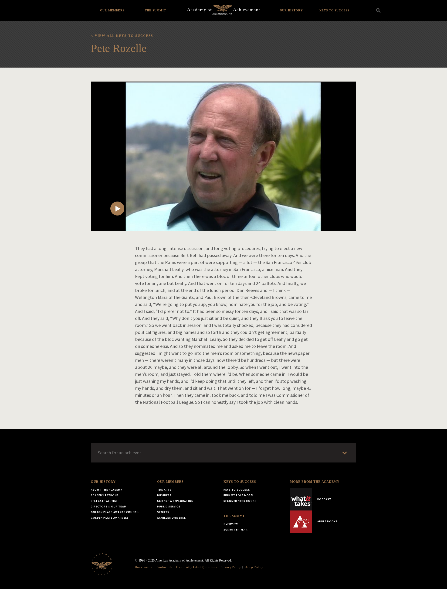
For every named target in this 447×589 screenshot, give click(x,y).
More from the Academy (314, 481)
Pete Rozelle (118, 48)
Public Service (168, 506)
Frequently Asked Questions (196, 567)
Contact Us (164, 567)
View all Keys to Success (124, 36)
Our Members (112, 10)
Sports (163, 512)
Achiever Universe (171, 517)
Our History (291, 10)
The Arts (164, 489)
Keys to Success (334, 10)
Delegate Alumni (104, 501)
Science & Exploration (175, 501)
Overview (231, 524)
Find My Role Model (239, 495)
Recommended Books (240, 501)
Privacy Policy (231, 567)
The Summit (155, 10)
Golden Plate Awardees (110, 517)
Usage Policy (254, 567)
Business (164, 495)
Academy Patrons (105, 495)
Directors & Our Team (108, 506)
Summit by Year (236, 529)
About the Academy (106, 489)
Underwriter (143, 567)
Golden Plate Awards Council (115, 512)
